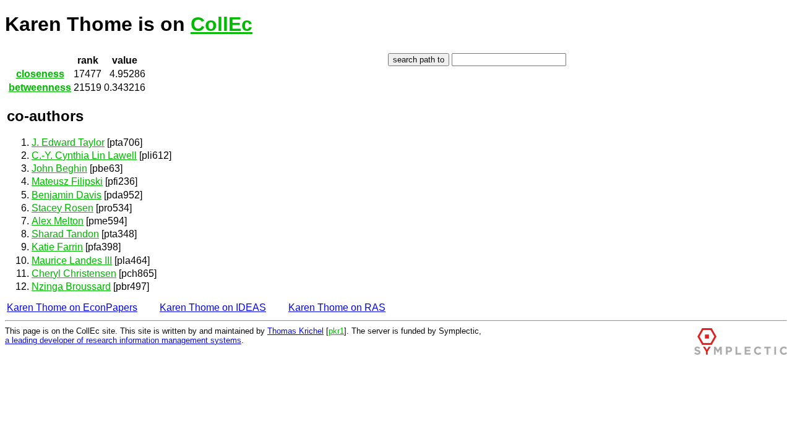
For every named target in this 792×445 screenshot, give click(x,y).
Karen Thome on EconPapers (72, 307)
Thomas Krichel (295, 331)
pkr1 (336, 331)
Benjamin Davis (66, 195)
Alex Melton (58, 221)
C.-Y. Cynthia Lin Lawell (84, 155)
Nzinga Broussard (71, 286)
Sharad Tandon (65, 234)
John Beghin (59, 168)
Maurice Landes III (72, 260)
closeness (40, 74)
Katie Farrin (57, 247)
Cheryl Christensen (74, 273)
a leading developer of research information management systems (123, 340)
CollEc (221, 24)
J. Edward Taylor (68, 142)
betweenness (40, 87)
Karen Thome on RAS (336, 307)
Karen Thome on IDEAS (213, 307)
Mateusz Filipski (67, 181)
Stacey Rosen (62, 208)
